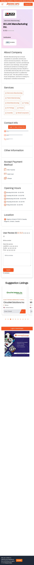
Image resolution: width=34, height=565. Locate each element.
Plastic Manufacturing (13, 98)
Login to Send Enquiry (17, 328)
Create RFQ (28, 4)
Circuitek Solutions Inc (13, 302)
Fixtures (21, 108)
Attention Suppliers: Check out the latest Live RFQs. (17, 1)
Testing (26, 103)
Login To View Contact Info (17, 127)
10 (28, 319)
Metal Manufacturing (13, 103)
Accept (19, 560)
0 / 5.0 (5, 30)
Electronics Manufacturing (11, 20)
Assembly (10, 113)
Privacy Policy (8, 562)
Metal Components (23, 113)
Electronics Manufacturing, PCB (15, 299)
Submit (8, 270)
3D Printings (10, 108)
